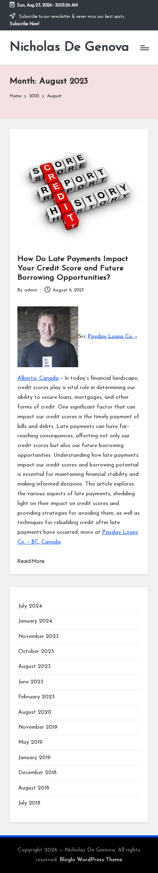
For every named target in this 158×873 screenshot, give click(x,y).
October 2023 (36, 651)
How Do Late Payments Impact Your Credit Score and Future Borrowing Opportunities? (72, 268)
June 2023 (30, 682)
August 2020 (34, 712)
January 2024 (35, 621)
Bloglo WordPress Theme (91, 859)
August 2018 (33, 788)
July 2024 (30, 606)
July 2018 (29, 803)
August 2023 (34, 666)
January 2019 (34, 757)
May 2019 (30, 742)
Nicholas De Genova (69, 47)
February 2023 (36, 697)
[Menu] (144, 47)
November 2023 (38, 636)
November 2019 (38, 727)
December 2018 (37, 772)
